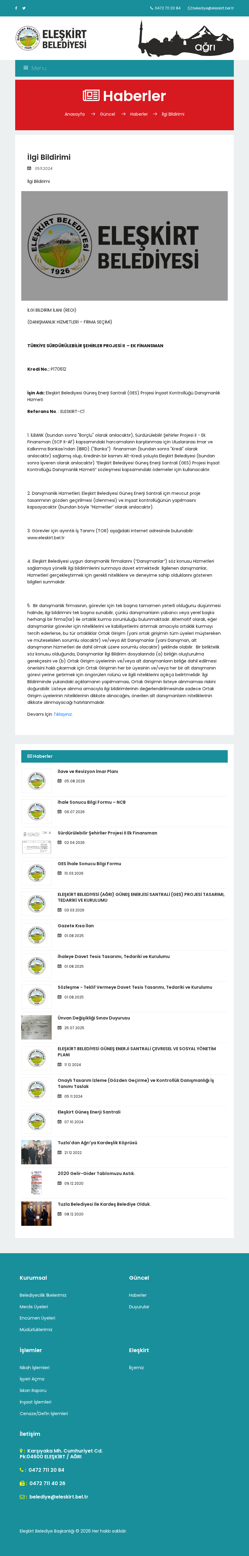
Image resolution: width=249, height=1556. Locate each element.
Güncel (107, 114)
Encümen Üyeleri (37, 1318)
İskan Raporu (33, 1390)
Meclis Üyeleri (34, 1307)
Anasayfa (75, 114)
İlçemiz (136, 1368)
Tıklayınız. (63, 714)
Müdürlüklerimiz (36, 1330)
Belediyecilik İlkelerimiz (43, 1295)
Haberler (139, 114)
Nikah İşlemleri (34, 1368)
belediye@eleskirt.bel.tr (58, 1496)
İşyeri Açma (32, 1379)
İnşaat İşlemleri (35, 1402)
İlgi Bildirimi (173, 114)
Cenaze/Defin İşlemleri (44, 1414)
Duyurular (139, 1307)
